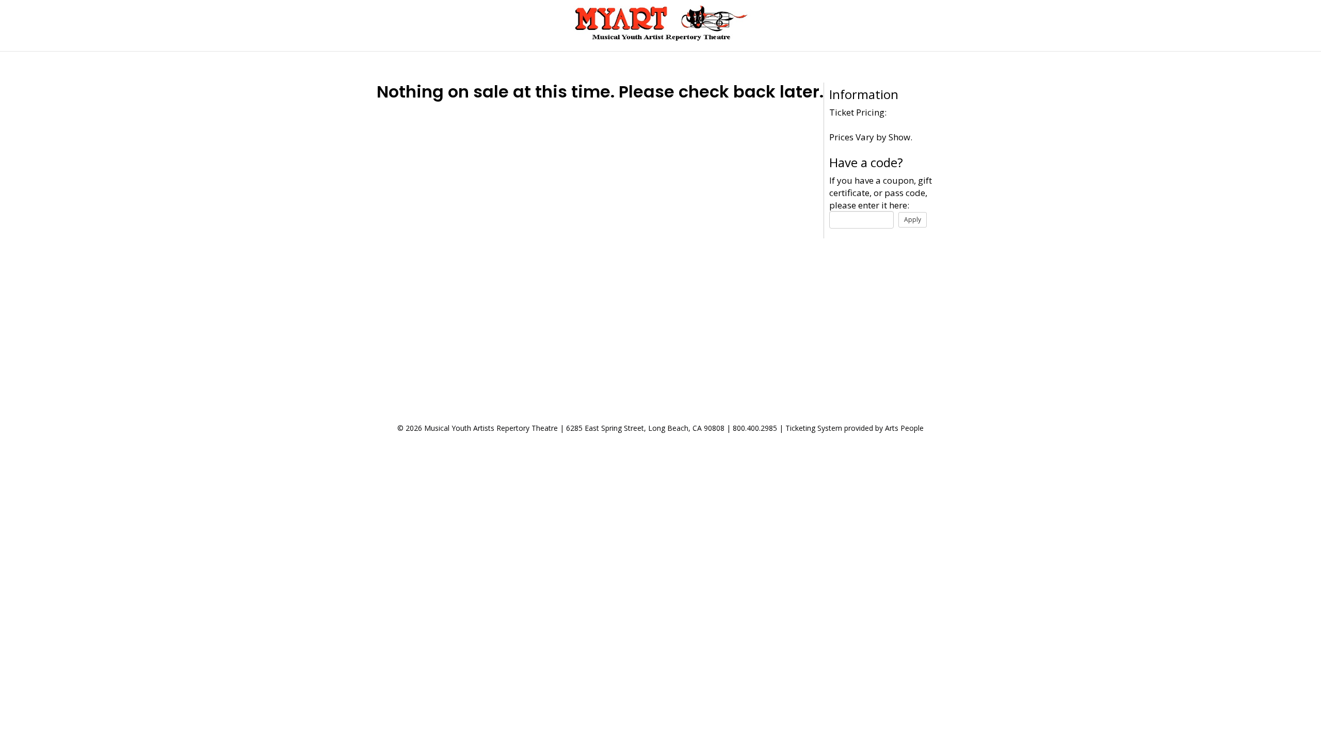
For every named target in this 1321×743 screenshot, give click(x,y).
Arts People (904, 428)
